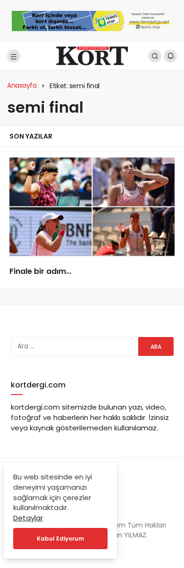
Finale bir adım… (40, 271)
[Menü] (13, 56)
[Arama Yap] (154, 56)
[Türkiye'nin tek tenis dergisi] (92, 55)
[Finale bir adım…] (92, 206)
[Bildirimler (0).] (170, 56)
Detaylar (28, 518)
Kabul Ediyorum (60, 539)
